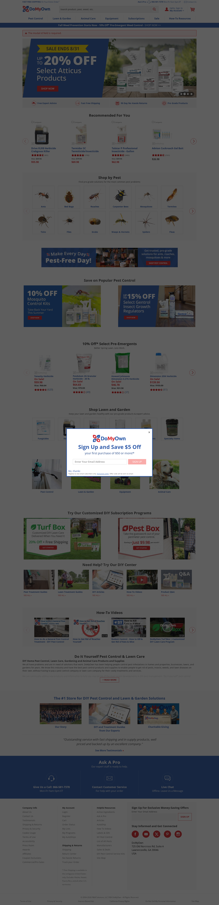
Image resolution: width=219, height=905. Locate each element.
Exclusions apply (103, 474)
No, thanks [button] (74, 471)
